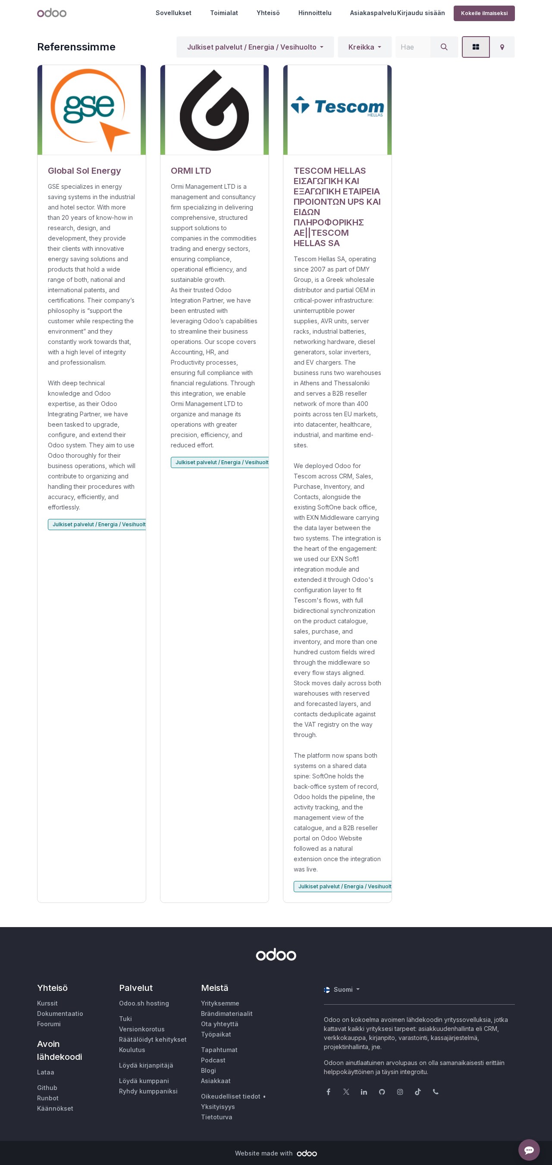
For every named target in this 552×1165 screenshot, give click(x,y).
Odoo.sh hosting (144, 1003)
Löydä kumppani (144, 1080)
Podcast (213, 1060)
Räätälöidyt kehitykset (153, 1039)
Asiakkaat (216, 1080)
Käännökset (55, 1108)
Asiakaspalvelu (373, 12)
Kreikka (361, 47)
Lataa (45, 1072)
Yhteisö (268, 12)
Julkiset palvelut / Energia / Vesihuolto (252, 47)
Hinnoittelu (315, 12)
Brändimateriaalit (227, 1013)
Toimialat (224, 12)
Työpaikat (216, 1034)
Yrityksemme (220, 1003)
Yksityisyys (218, 1106)
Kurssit (47, 1003)
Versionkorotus (142, 1029)
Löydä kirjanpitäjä (146, 1065)
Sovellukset (173, 12)
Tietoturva (216, 1117)
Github (47, 1087)
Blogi (208, 1070)
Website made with (265, 1153)
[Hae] (444, 47)
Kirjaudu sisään (421, 12)
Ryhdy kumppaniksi (148, 1091)
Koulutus (132, 1049)
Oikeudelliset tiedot (230, 1096)
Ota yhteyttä (219, 1024)
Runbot (48, 1098)
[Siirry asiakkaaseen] (92, 110)
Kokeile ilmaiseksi (484, 13)
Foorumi (49, 1024)
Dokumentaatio (60, 1013)
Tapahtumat (219, 1049)
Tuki (125, 1018)
